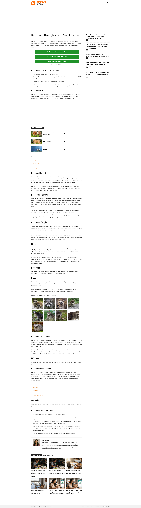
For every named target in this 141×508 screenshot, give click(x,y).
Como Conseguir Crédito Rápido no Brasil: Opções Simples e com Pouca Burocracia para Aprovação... (97, 74)
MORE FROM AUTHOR (48, 455)
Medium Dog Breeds (74, 3)
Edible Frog (36, 390)
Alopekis (35, 168)
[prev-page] (32, 498)
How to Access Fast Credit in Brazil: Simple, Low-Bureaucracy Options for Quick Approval (74, 492)
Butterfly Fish (36, 163)
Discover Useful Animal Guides (57, 61)
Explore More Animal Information (57, 52)
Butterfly (35, 160)
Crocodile (35, 387)
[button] (108, 3)
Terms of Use (89, 506)
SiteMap (108, 506)
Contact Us (102, 506)
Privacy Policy (96, 506)
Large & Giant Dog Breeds (89, 3)
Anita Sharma (45, 440)
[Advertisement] (70, 21)
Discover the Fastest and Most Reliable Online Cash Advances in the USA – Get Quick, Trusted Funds (74, 472)
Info (53, 3)
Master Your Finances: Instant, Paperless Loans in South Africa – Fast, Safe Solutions (38, 492)
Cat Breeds (102, 3)
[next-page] (34, 498)
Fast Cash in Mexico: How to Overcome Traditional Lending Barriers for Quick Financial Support (57, 472)
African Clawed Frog (38, 395)
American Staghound (38, 393)
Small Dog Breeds (62, 3)
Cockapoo (35, 166)
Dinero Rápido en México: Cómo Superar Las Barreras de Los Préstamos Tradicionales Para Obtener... (97, 36)
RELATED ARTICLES (36, 455)
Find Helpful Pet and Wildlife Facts (57, 56)
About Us (83, 506)
